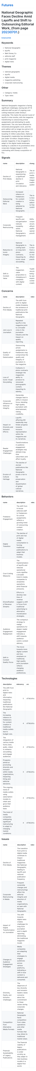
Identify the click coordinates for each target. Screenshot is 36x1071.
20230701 (9, 32)
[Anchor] (14, 42)
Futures (7, 5)
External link (6, 38)
